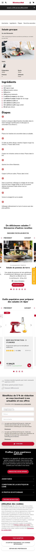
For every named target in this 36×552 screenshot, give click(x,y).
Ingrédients (13, 23)
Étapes (20, 23)
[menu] (2, 2)
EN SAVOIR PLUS (18, 285)
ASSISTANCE (7, 479)
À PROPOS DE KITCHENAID (12, 492)
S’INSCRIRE (19, 444)
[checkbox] (2, 424)
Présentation (4, 23)
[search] (6, 2)
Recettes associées (29, 23)
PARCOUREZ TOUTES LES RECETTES (18, 233)
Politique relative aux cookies (22, 525)
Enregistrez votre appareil (18, 471)
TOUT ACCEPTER (18, 538)
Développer (8, 429)
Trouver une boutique (10, 499)
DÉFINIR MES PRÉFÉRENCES (18, 548)
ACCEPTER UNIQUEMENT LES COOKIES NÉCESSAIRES (18, 543)
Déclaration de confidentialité (22, 404)
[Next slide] (1, 327)
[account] (30, 3)
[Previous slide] (6, 325)
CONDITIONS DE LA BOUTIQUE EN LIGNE (15, 486)
